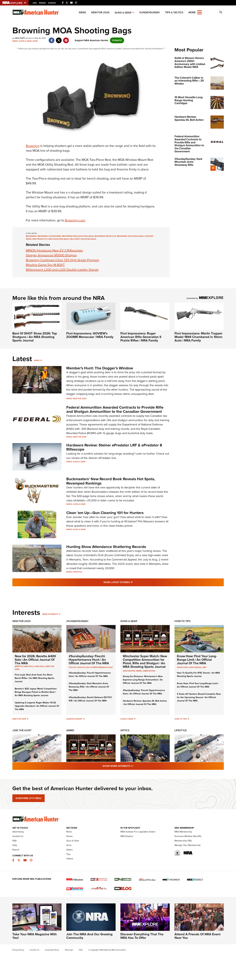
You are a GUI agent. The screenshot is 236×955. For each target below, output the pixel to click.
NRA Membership (183, 831)
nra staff (75, 239)
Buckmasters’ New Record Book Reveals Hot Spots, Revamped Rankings (110, 481)
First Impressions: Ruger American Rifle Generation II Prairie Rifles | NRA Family (140, 337)
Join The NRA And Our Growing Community (89, 936)
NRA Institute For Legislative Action (137, 831)
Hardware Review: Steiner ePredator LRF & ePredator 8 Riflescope (114, 447)
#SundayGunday (77, 621)
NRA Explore (126, 836)
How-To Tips (183, 621)
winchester (129, 670)
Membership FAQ (183, 840)
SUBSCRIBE (28, 798)
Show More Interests (135, 766)
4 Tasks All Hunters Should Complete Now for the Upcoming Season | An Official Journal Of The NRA (199, 697)
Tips (68, 854)
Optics (124, 730)
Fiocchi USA (83, 667)
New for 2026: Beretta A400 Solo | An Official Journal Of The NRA (35, 660)
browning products (105, 236)
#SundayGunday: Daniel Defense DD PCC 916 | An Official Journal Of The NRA (90, 699)
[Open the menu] (200, 12)
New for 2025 (19, 718)
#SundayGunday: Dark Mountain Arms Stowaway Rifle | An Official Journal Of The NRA (89, 687)
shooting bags (88, 239)
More (36, 360)
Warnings (69, 949)
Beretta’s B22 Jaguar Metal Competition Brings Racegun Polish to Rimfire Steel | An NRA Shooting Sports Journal (36, 692)
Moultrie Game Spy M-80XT (45, 264)
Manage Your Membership (188, 845)
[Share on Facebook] (51, 39)
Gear (35, 41)
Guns (69, 845)
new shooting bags (58, 239)
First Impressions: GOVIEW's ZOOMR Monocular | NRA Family (89, 335)
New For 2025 (21, 621)
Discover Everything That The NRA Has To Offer (141, 936)
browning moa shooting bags (78, 236)
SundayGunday (149, 12)
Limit (204, 667)
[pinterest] (66, 39)
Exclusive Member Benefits (188, 836)
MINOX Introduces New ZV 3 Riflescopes (54, 250)
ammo (139, 670)
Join (34, 2)
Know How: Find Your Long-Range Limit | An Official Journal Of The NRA (197, 660)
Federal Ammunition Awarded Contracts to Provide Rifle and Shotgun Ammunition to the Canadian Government (114, 409)
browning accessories (49, 236)
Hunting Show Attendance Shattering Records (106, 547)
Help (14, 845)
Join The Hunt (21, 730)
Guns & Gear (123, 12)
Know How (182, 667)
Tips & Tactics (174, 12)
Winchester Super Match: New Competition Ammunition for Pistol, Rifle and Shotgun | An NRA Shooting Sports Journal (145, 661)
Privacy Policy (18, 949)
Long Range (195, 667)
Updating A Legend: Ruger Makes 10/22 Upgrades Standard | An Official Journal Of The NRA (37, 706)
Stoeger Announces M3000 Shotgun (51, 255)
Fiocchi (72, 667)
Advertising (18, 831)
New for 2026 (100, 12)
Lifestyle (77, 571)
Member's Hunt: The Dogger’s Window (99, 368)
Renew (42, 2)
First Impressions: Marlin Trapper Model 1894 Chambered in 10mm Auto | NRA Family (198, 337)
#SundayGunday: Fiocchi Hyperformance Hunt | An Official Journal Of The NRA (89, 660)
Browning (32, 145)
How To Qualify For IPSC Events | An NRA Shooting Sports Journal (198, 674)
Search (15, 849)
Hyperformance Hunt (101, 667)
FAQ (14, 840)
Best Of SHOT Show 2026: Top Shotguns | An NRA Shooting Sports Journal (34, 337)
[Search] (221, 12)
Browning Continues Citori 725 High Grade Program (62, 260)
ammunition (149, 670)
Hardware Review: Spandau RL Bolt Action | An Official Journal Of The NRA (145, 702)
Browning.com (75, 220)
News (82, 12)
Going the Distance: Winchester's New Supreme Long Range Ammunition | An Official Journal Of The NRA (143, 680)
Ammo (70, 730)
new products (39, 239)
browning (31, 236)
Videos (69, 858)
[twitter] (58, 39)
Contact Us (17, 836)
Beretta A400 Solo (24, 666)
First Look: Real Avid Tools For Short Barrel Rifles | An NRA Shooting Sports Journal (34, 678)
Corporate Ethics (52, 949)
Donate (52, 2)
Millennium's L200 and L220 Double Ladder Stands (62, 269)
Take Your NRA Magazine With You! (34, 936)
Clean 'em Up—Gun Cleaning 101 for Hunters (105, 513)
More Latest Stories (131, 582)
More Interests (50, 614)
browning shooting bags (130, 236)
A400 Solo (40, 666)
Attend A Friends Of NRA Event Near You (197, 936)
